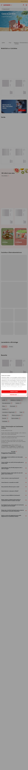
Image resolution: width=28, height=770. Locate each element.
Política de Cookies (17, 387)
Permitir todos (14, 391)
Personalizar (13, 394)
